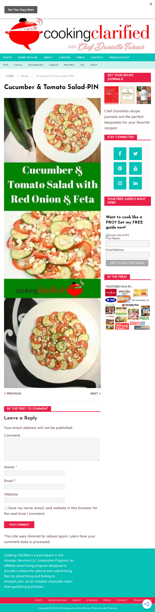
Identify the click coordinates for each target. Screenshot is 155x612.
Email (9, 480)
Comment (12, 435)
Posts (7, 57)
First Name (113, 238)
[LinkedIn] (135, 183)
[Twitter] (135, 153)
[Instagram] (120, 183)
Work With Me (27, 57)
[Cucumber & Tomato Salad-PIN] (52, 386)
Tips (5, 64)
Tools (18, 64)
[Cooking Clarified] (77, 51)
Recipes (69, 64)
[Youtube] (135, 168)
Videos (53, 64)
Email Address (115, 249)
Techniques (35, 64)
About (48, 57)
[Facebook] (120, 153)
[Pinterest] (120, 168)
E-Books (64, 57)
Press (81, 57)
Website (11, 494)
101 (82, 64)
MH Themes (110, 608)
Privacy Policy (119, 57)
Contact (97, 57)
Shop (93, 64)
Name (9, 467)
